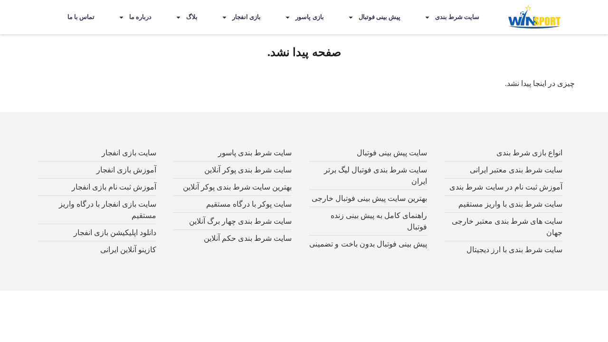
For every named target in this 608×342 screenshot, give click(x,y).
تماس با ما (81, 16)
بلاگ (192, 16)
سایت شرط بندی (457, 16)
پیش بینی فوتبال (379, 16)
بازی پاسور (309, 16)
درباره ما (140, 16)
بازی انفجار (246, 16)
